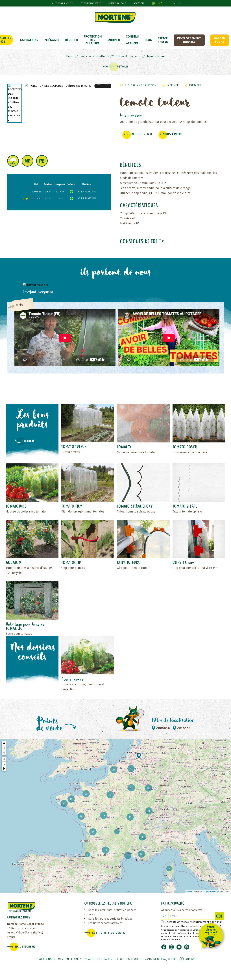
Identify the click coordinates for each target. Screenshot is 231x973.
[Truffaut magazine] (52, 285)
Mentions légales (70, 959)
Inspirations (28, 40)
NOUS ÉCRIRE (173, 134)
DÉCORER (71, 40)
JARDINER (113, 40)
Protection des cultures (94, 56)
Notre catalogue (117, 3)
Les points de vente (90, 3)
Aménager (52, 40)
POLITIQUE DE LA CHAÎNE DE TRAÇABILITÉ (151, 959)
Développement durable (189, 40)
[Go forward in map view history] (4, 748)
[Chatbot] (212, 936)
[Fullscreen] (4, 768)
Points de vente (140, 134)
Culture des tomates (127, 56)
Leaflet (189, 891)
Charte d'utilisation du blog (104, 959)
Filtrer (28, 441)
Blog (148, 40)
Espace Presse (163, 40)
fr (170, 3)
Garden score (219, 40)
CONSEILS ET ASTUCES (132, 40)
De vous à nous (45, 959)
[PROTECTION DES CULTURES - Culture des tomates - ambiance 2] (68, 86)
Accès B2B (139, 3)
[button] (99, 84)
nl (175, 3)
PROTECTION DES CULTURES (93, 40)
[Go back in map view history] (4, 752)
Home (69, 56)
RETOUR (122, 66)
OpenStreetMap (212, 891)
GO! (220, 916)
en (179, 3)
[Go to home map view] (4, 743)
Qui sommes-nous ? (62, 3)
